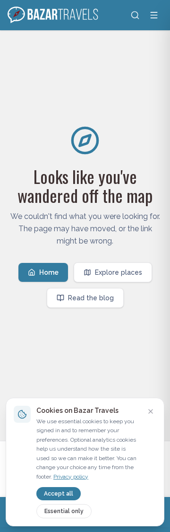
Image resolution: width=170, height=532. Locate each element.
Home (49, 272)
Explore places (118, 272)
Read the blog (91, 298)
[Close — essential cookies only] (150, 411)
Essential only (64, 511)
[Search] (135, 15)
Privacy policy (70, 476)
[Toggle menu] (153, 15)
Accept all (58, 493)
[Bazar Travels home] (54, 15)
